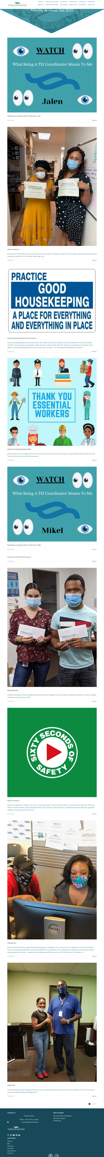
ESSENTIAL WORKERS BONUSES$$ (19, 449)
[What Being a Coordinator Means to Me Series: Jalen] (52, 75)
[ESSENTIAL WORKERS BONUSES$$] (52, 402)
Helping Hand (11, 943)
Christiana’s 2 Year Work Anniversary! (19, 557)
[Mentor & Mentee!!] (52, 186)
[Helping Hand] (52, 879)
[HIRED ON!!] (52, 1022)
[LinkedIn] (19, 1135)
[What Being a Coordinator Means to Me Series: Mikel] (52, 504)
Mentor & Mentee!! (13, 249)
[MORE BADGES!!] (52, 627)
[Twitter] (11, 1135)
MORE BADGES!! (13, 690)
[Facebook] (8, 1135)
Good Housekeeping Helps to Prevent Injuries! (22, 338)
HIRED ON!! (11, 1085)
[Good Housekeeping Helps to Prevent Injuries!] (52, 301)
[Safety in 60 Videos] (52, 752)
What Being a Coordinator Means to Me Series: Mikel (24, 545)
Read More (94, 120)
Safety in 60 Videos (13, 800)
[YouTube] (13, 1135)
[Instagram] (16, 1135)
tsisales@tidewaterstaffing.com (30, 1122)
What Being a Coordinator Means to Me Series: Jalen (24, 116)
